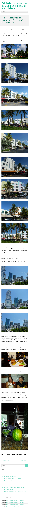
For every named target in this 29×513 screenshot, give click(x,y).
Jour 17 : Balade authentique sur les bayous (10, 480)
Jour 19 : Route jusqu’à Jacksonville (9, 476)
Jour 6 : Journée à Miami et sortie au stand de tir (15, 500)
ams (3, 29)
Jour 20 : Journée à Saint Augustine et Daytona (11, 474)
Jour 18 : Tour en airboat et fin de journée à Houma (11, 478)
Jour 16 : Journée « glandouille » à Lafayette (10, 482)
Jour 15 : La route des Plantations (8, 485)
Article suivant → (24, 460)
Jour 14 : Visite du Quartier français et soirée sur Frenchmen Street (14, 487)
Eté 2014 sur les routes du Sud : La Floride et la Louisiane (14, 6)
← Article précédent (5, 460)
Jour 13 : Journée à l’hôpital (7, 489)
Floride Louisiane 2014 (20, 29)
